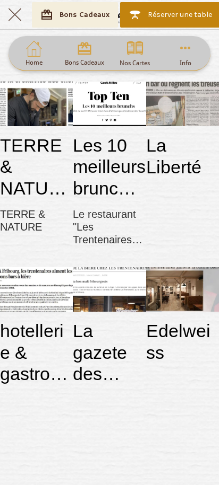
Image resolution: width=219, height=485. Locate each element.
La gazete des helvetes (106, 353)
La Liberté (173, 156)
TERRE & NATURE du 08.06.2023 (35, 167)
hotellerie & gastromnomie (32, 353)
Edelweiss (178, 342)
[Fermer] (15, 14)
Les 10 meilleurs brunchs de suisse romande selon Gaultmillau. (109, 167)
